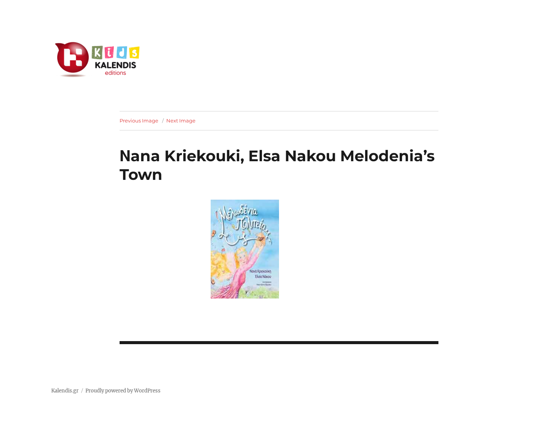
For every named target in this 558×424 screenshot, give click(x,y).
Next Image (180, 121)
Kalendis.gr (65, 390)
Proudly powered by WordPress (123, 390)
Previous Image (139, 121)
